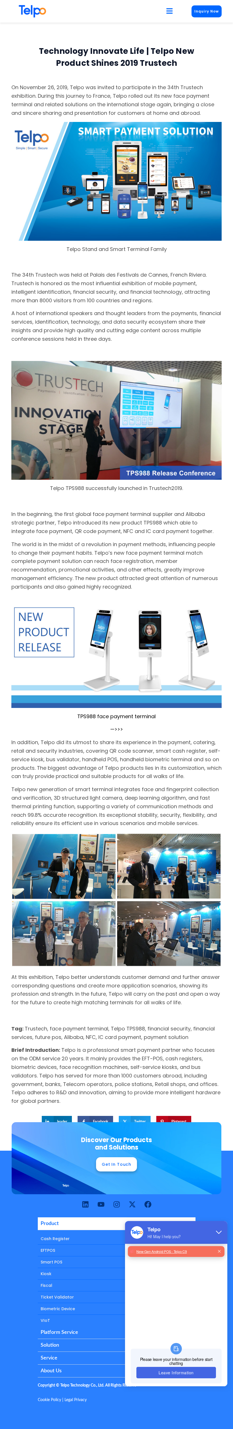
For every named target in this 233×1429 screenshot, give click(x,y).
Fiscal (46, 1285)
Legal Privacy (76, 1400)
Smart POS (51, 1262)
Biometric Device (58, 1309)
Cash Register (55, 1239)
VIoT (45, 1320)
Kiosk (46, 1274)
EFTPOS (48, 1250)
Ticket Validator (57, 1297)
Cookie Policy (49, 1400)
